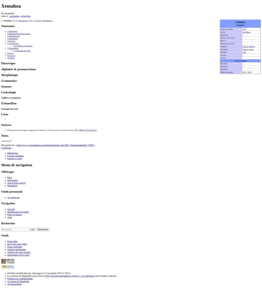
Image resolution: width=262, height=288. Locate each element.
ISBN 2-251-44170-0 (88, 130)
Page (9, 177)
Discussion (12, 180)
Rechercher (8, 223)
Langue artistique (249, 46)
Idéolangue (12, 153)
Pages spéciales (14, 247)
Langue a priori (248, 49)
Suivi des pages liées (17, 244)
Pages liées (12, 241)
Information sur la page (18, 255)
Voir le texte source (16, 183)
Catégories (6, 148)
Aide (9, 217)
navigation (15, 16)
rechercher (26, 16)
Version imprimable (16, 249)
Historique (12, 185)
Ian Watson (246, 32)
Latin (244, 52)
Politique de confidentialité (20, 278)
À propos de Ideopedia (18, 281)
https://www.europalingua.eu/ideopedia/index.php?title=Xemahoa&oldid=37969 (55, 145)
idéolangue (23, 21)
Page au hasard (14, 214)
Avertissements (14, 284)
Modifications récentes (18, 212)
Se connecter (13, 197)
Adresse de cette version (18, 252)
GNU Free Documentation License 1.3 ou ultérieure (69, 276)
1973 (244, 29)
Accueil (11, 209)
